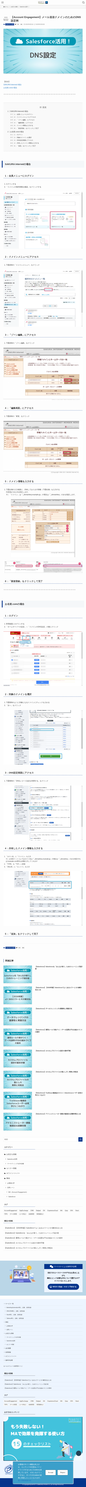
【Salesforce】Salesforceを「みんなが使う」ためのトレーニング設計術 (31, 1233)
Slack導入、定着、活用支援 (14, 1314)
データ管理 (13, 1214)
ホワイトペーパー (13, 1173)
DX (18, 24)
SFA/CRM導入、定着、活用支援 (16, 1311)
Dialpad (38, 1210)
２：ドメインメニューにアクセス (25, 117)
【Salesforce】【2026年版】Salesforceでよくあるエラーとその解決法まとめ (33, 1228)
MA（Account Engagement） (18, 1192)
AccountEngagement (10, 1210)
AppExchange (24, 1210)
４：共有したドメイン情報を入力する (26, 143)
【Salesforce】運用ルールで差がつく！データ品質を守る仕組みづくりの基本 (33, 1238)
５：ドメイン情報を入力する (23, 125)
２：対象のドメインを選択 (23, 137)
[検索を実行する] (80, 1139)
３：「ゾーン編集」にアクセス (24, 120)
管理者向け (40, 1214)
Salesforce (11, 1196)
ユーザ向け (22, 1214)
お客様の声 (11, 1183)
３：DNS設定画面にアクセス (23, 140)
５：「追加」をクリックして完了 (25, 146)
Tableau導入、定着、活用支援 (15, 1318)
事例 (8, 1178)
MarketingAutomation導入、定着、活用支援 (19, 1307)
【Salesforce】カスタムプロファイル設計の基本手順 (24, 1243)
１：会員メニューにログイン (23, 114)
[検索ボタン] (83, 2)
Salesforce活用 (10, 24)
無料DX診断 (9, 1360)
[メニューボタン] (2, 2)
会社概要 (8, 1348)
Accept (50, 1472)
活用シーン (11, 1187)
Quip (66, 1210)
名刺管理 (31, 1214)
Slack (77, 1210)
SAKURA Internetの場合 (12, 85)
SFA (71, 1210)
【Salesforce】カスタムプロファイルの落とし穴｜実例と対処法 (28, 1248)
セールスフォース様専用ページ (13, 1366)
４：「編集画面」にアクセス (23, 123)
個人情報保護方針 (24, 1480)
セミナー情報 (11, 1168)
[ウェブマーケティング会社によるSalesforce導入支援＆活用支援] (43, 2)
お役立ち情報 (11, 1154)
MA (21, 24)
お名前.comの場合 (10, 88)
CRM (32, 1210)
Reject (62, 1472)
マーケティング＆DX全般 (15, 1163)
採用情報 (8, 1352)
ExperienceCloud (53, 1210)
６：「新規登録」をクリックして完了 (26, 128)
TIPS (5, 1214)
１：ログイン (18, 134)
